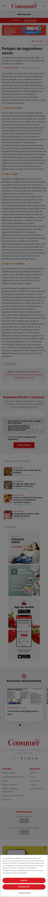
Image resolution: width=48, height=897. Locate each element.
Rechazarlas (24, 887)
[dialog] (24, 876)
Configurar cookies (24, 893)
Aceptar (24, 880)
